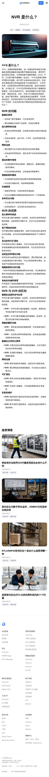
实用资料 (28, 696)
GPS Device (6, 686)
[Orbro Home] (9, 624)
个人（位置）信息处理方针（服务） (27, 766)
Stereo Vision (6, 736)
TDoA (4, 726)
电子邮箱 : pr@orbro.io (33, 743)
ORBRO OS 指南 (31, 689)
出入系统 (5, 703)
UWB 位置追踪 (30, 638)
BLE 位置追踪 (30, 646)
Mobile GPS (6, 689)
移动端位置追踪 (31, 649)
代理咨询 (28, 686)
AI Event (28, 667)
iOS (26, 700)
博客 (27, 718)
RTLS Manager (7, 659)
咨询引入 (28, 682)
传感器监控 (6, 706)
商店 (41, 3)
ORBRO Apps (7, 656)
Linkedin (28, 722)
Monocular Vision (8, 740)
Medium (28, 729)
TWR (3, 729)
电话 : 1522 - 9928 (32, 739)
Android (28, 704)
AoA (3, 733)
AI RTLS (28, 663)
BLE (3, 722)
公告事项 (5, 642)
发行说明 (28, 693)
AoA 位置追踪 (30, 642)
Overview (5, 652)
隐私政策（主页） (7, 766)
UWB (3, 718)
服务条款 (4, 771)
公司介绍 (5, 635)
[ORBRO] (24, 3)
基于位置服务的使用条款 (18, 771)
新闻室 (4, 638)
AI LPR (27, 670)
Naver (27, 726)
